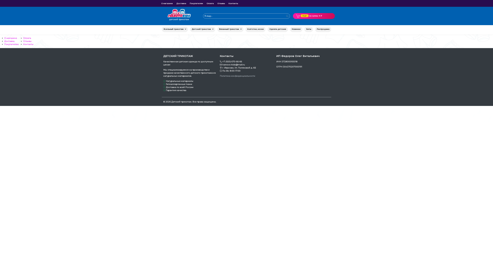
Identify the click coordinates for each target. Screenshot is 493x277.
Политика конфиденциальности (237, 76)
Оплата (27, 38)
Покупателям (11, 44)
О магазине (10, 38)
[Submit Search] (287, 16)
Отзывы (27, 41)
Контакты (28, 44)
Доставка (9, 41)
